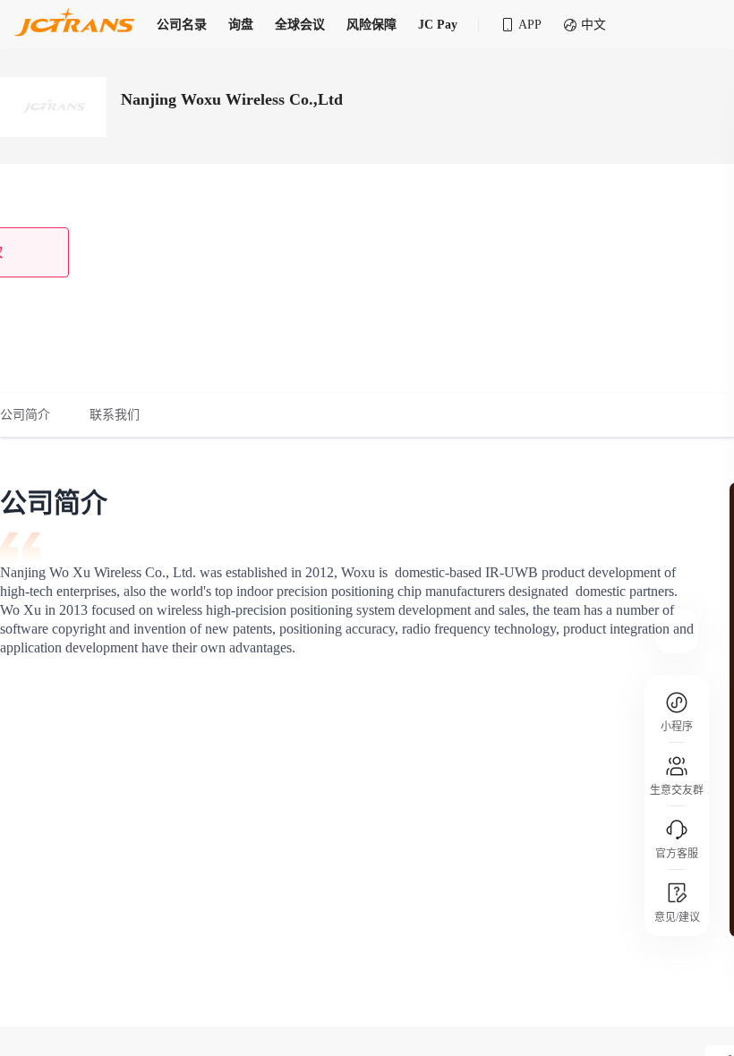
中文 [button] (593, 24)
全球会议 (300, 24)
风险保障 (371, 24)
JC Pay (437, 24)
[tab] (35, 415)
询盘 (240, 24)
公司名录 (182, 24)
